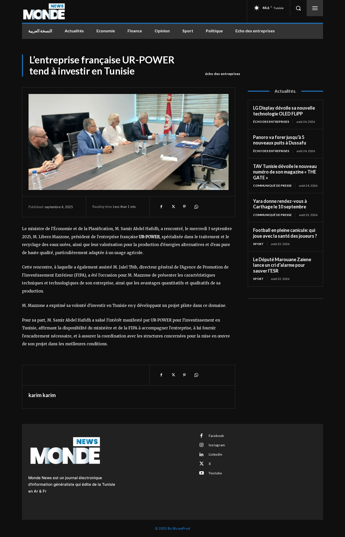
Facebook (216, 436)
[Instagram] (201, 445)
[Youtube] (201, 473)
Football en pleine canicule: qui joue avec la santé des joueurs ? (285, 233)
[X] (173, 207)
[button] (298, 8)
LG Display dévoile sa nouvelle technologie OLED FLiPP (284, 110)
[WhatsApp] (196, 207)
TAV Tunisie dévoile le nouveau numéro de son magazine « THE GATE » (285, 171)
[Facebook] (161, 207)
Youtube (215, 473)
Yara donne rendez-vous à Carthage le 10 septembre (280, 204)
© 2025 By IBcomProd (172, 528)
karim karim (42, 395)
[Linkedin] (201, 454)
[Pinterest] (184, 207)
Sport (258, 244)
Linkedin (215, 454)
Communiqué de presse (272, 185)
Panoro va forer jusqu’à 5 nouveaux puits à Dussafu (279, 140)
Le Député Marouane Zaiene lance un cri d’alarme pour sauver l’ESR (282, 265)
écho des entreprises (222, 73)
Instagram (217, 445)
